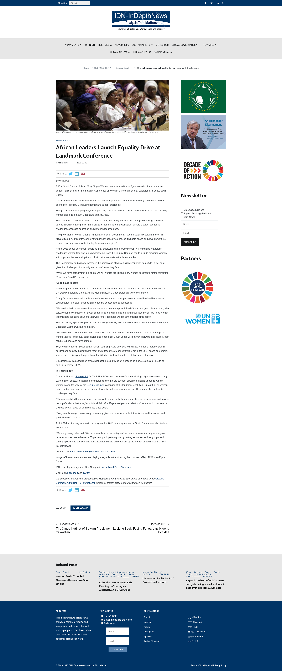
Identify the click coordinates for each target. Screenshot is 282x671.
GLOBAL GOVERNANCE (183, 45)
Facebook (72, 473)
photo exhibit (81, 376)
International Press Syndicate (116, 467)
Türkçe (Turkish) (152, 641)
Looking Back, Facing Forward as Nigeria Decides (141, 528)
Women (189, 576)
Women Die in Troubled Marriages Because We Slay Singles (72, 580)
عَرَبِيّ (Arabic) (194, 617)
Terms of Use (197, 665)
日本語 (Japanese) (196, 631)
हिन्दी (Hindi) (193, 627)
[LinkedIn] (218, 3)
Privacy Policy (219, 665)
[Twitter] (211, 3)
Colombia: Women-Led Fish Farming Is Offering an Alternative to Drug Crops (115, 586)
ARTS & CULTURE (142, 52)
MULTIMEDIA (105, 45)
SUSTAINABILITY (141, 45)
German (147, 622)
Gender (208, 572)
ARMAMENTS (72, 45)
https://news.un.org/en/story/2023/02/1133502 (93, 451)
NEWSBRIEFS (122, 45)
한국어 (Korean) (195, 636)
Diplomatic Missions (193, 210)
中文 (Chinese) (195, 622)
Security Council (95, 385)
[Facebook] (205, 3)
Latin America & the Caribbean (116, 575)
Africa (188, 572)
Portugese (149, 631)
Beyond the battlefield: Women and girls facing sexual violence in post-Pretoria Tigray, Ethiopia (205, 584)
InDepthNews (62, 163)
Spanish (148, 636)
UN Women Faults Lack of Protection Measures (157, 580)
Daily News (189, 217)
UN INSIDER (162, 45)
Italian (147, 627)
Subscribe (190, 242)
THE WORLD (207, 45)
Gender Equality (63, 140)
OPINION (90, 45)
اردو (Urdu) (193, 641)
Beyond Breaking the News (197, 213)
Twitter (86, 473)
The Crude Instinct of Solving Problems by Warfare (83, 528)
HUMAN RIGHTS (118, 52)
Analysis (198, 572)
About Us (62, 3)
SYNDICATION (161, 52)
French (147, 617)
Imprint (208, 665)
